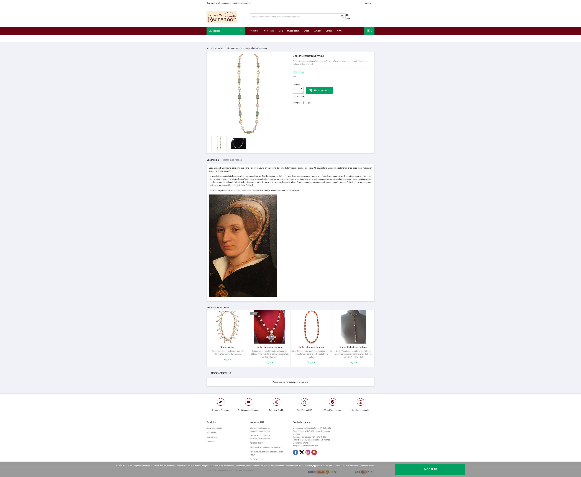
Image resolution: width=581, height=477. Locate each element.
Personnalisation (367, 466)
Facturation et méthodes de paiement (266, 447)
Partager (303, 103)
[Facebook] (295, 452)
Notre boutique (340, 35)
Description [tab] (213, 159)
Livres (306, 31)
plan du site (211, 432)
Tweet (309, 103)
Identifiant (211, 441)
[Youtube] (314, 452)
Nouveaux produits (214, 428)
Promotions (254, 31)
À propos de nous (257, 443)
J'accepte (430, 469)
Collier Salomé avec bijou (269, 347)
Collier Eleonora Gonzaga (311, 347)
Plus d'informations (350, 466)
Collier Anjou (227, 347)
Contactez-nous (256, 459)
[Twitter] (301, 452)
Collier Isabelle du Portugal (353, 347)
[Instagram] (308, 452)
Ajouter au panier (319, 90)
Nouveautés (269, 31)
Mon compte (212, 437)
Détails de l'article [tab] (233, 159)
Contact (329, 31)
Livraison (317, 31)
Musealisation (293, 31)
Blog (281, 31)
